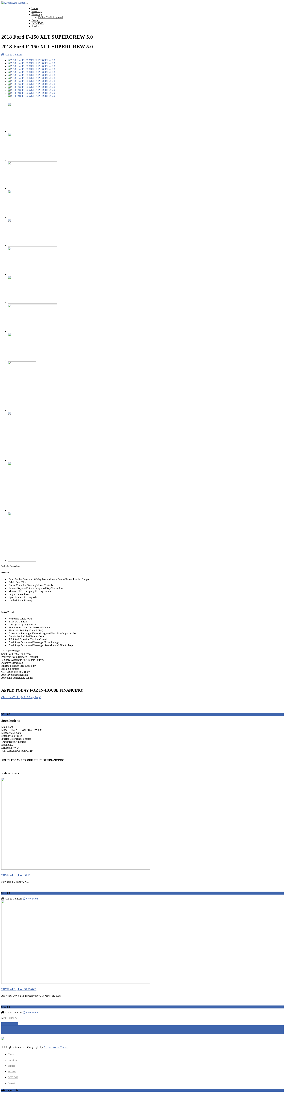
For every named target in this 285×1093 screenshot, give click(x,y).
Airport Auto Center (56, 1047)
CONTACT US (9, 1023)
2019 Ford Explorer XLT (15, 875)
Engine (5, 744)
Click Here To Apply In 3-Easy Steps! (21, 697)
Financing (37, 14)
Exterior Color (8, 735)
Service (35, 26)
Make (4, 726)
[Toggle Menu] (26, 3)
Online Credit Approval (50, 17)
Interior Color (8, 738)
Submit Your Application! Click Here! (21, 766)
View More (31, 898)
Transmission (8, 741)
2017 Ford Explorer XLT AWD (18, 989)
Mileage (5, 732)
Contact (36, 20)
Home (35, 8)
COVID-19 (38, 23)
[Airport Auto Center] (13, 2)
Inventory (37, 11)
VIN (3, 750)
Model (4, 729)
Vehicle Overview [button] (10, 566)
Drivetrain (6, 747)
